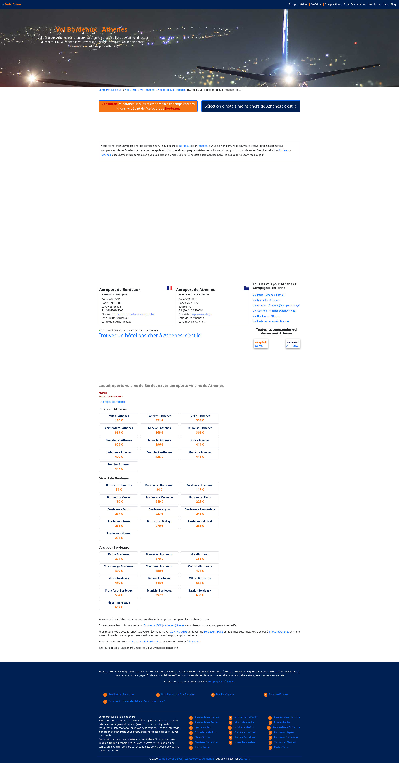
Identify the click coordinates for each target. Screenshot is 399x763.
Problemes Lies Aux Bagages (178, 694)
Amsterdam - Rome (206, 722)
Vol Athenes (147, 90)
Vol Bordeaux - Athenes (172, 90)
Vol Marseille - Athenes (266, 300)
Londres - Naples (284, 732)
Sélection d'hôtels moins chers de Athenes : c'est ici (251, 106)
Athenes (202, 145)
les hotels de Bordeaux (145, 641)
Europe (292, 4)
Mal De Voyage (225, 694)
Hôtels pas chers (378, 4)
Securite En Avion (279, 694)
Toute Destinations (355, 4)
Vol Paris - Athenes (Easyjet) (269, 295)
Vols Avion (12, 4)
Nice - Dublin (202, 737)
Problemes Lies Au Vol (121, 694)
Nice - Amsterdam (245, 742)
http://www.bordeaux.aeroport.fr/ (134, 314)
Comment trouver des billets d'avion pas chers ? (136, 701)
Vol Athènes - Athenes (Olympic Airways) (276, 305)
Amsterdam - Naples (206, 717)
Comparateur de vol (110, 90)
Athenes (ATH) (178, 631)
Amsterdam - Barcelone (286, 727)
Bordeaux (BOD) (153, 625)
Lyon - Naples (202, 727)
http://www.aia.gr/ (201, 314)
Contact (245, 758)
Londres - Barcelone (286, 737)
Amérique (316, 4)
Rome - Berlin (282, 722)
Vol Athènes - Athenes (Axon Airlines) (274, 310)
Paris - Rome (202, 747)
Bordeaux (185, 145)
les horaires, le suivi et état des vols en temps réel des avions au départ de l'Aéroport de (148, 106)
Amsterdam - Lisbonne (286, 717)
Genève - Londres (244, 732)
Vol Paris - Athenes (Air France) (271, 321)
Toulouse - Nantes (284, 742)
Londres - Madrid (243, 727)
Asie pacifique (333, 4)
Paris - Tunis (281, 747)
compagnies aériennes (221, 681)
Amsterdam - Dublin (246, 717)
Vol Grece (131, 90)
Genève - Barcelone (206, 742)
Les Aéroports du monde (199, 758)
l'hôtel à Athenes (279, 631)
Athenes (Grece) (174, 625)
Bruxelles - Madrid (205, 732)
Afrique (304, 4)
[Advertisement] (199, 126)
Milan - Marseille (244, 722)
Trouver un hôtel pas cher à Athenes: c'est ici (150, 335)
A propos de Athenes (113, 401)
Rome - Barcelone (244, 737)
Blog (393, 4)
